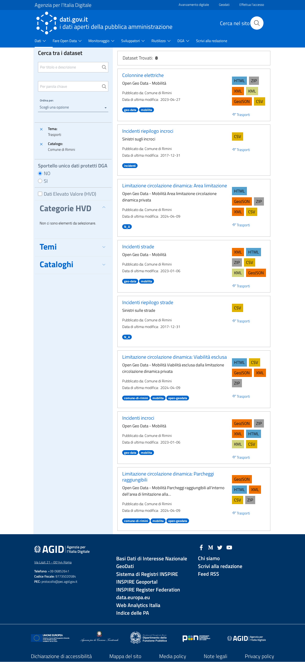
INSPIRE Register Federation (148, 590)
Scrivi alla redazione (220, 566)
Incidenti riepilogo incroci (147, 131)
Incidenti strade (138, 246)
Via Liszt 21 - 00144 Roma (53, 562)
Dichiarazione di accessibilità (61, 656)
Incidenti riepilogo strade (147, 302)
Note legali (215, 656)
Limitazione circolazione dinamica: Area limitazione (174, 185)
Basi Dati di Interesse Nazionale (151, 558)
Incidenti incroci (138, 418)
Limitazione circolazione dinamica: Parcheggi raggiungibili (168, 476)
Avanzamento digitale (194, 4)
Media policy (172, 656)
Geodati (224, 4)
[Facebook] (201, 547)
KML (252, 91)
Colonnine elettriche (143, 75)
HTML (239, 80)
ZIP (254, 80)
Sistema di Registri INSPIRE (147, 574)
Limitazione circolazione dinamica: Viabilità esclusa (174, 357)
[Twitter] (220, 547)
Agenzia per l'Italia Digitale (63, 5)
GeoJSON (242, 101)
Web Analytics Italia (138, 605)
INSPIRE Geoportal (136, 582)
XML (238, 91)
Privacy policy (259, 656)
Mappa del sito (125, 656)
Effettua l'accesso (251, 4)
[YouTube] (229, 547)
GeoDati (125, 566)
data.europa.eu (133, 597)
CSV (259, 101)
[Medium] (210, 547)
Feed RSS (208, 574)
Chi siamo (209, 558)
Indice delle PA (132, 613)
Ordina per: (47, 100)
